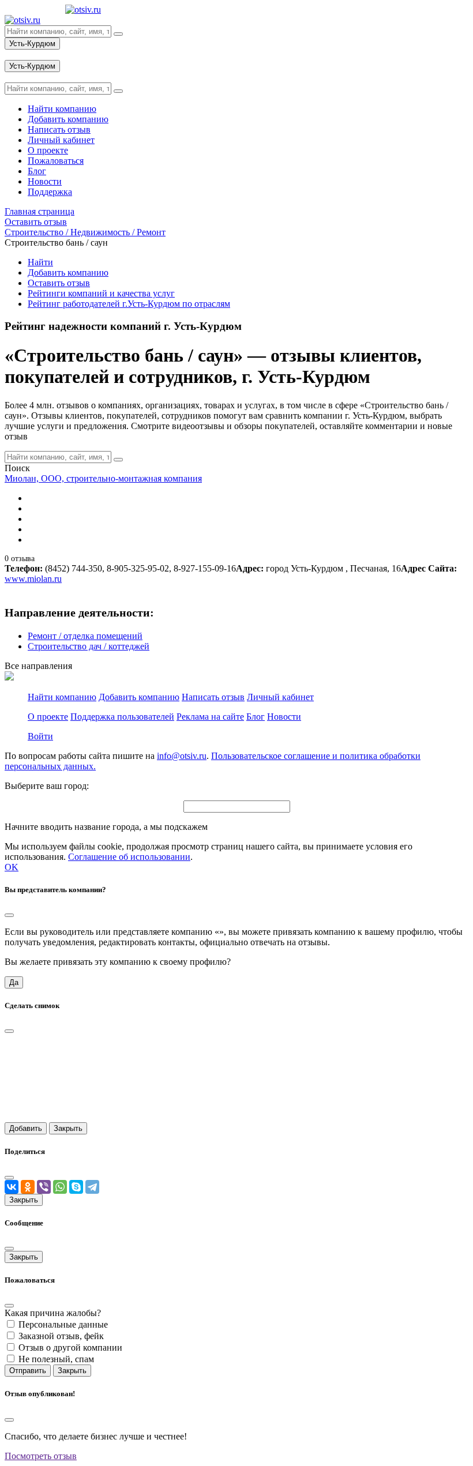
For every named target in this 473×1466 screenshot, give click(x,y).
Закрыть (68, 1128)
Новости (284, 716)
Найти (40, 262)
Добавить (25, 1128)
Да (13, 982)
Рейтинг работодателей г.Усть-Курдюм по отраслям (129, 304)
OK (11, 867)
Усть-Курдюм (32, 43)
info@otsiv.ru (182, 756)
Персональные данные (63, 1324)
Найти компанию (62, 697)
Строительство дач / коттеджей (88, 646)
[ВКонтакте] (11, 1187)
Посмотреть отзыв (41, 1456)
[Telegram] (92, 1187)
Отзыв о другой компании (70, 1347)
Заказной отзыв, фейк (61, 1336)
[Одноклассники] (28, 1187)
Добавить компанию (68, 272)
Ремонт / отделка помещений (85, 636)
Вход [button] (14, 54)
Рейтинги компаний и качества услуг (101, 293)
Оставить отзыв (59, 283)
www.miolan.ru (33, 579)
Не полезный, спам (56, 1359)
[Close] (9, 915)
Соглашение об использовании (129, 857)
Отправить (27, 1370)
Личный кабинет (280, 697)
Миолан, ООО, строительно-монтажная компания (103, 478)
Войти (40, 736)
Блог (255, 716)
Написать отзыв (213, 697)
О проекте (48, 716)
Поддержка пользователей (122, 716)
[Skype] (76, 1187)
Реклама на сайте (210, 716)
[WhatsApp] (60, 1187)
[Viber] (44, 1187)
